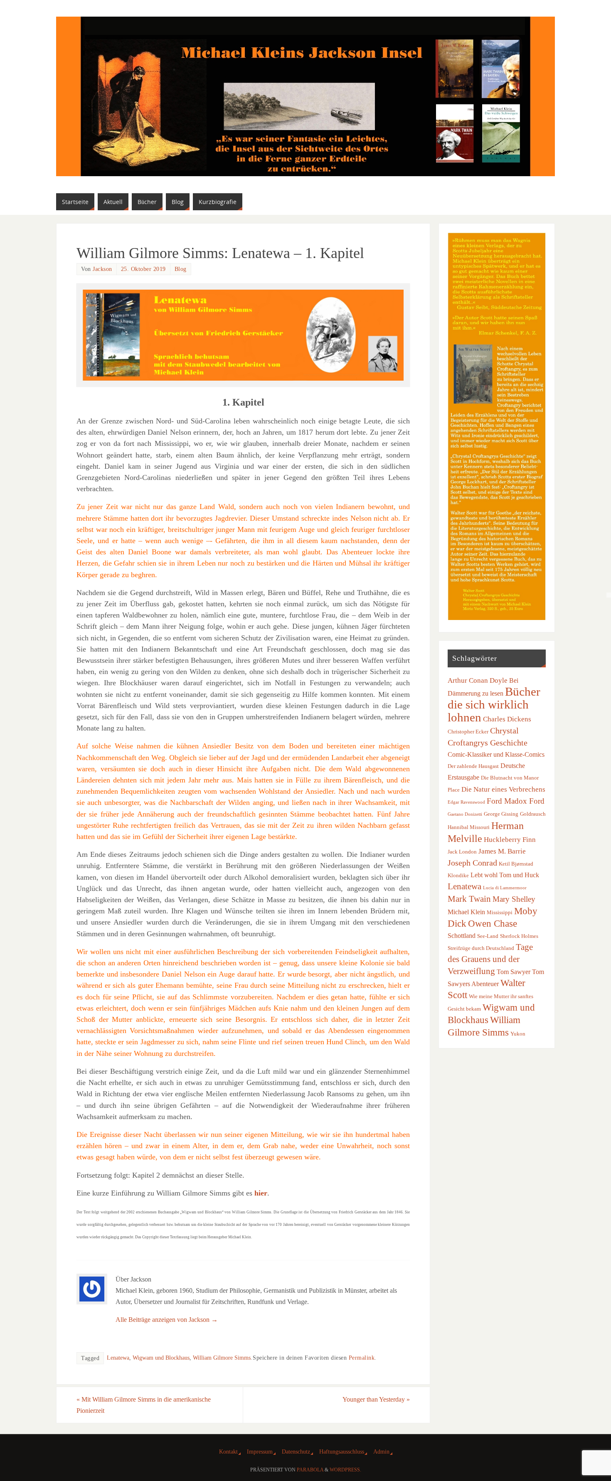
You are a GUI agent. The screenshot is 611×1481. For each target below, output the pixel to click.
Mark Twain (469, 899)
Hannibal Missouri (469, 827)
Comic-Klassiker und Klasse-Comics (496, 754)
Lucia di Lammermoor (505, 888)
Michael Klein (466, 911)
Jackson (102, 269)
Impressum (260, 1451)
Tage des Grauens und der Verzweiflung (490, 959)
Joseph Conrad (472, 862)
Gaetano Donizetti (465, 814)
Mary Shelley (514, 899)
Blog (181, 269)
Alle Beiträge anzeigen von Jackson (167, 1319)
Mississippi (499, 912)
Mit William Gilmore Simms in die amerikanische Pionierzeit (143, 1405)
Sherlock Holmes (519, 936)
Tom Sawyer (513, 971)
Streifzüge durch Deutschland (481, 948)
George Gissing (501, 814)
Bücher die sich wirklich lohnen (494, 704)
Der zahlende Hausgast (473, 766)
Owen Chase (492, 923)
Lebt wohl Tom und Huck (505, 874)
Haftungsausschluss (341, 1451)
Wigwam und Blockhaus (161, 1358)
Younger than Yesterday (376, 1399)
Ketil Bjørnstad (516, 864)
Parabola (310, 1470)
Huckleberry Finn (510, 839)
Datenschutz (296, 1451)
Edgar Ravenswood (466, 802)
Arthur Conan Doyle (478, 680)
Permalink (362, 1358)
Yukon (517, 1034)
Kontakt (228, 1451)
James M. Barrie (502, 851)
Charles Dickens (507, 719)
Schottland (461, 935)
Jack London (462, 852)
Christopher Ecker (468, 731)
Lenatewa (118, 1358)
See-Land (487, 936)
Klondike (458, 875)
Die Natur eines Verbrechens (503, 789)
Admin (381, 1451)
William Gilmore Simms (222, 1358)
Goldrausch (533, 814)
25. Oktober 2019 (143, 269)
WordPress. (345, 1470)
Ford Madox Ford (515, 801)
